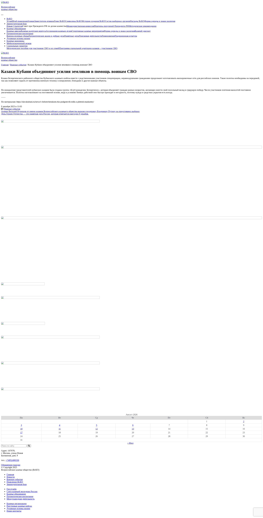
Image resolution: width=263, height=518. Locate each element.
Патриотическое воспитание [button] (20, 33)
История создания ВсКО (93, 21)
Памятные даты (71, 36)
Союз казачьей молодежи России (22, 491)
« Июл (130, 443)
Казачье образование (16, 494)
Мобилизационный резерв (19, 43)
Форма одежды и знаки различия (159, 21)
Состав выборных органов (117, 21)
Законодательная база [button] (17, 23)
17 (21, 432)
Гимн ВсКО (59, 21)
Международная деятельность (21, 499)
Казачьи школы (14, 31)
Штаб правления (19, 21)
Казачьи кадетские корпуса (33, 31)
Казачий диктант (143, 31)
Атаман (30, 21)
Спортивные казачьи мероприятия (88, 31)
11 (60, 429)
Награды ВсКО (137, 21)
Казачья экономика (15, 41)
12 (96, 429)
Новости (11, 477)
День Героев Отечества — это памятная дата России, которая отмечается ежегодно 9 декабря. (44, 114)
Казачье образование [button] (16, 28)
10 (21, 429)
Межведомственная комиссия (80, 26)
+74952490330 (12, 460)
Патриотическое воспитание (20, 496)
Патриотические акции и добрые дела (46, 36)
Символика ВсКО (73, 21)
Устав (9, 21)
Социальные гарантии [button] (17, 46)
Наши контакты (14, 511)
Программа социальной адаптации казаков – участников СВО (88, 48)
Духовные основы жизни (18, 38)
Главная (10, 474)
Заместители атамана (44, 21)
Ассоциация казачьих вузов (59, 31)
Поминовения (108, 36)
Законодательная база (17, 484)
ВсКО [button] (9, 19)
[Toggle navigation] (2, 14)
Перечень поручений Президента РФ (111, 26)
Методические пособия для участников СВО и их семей (33, 48)
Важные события (12, 109)
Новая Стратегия (14, 26)
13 (133, 429)
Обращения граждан (10, 465)
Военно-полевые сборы (18, 36)
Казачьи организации (17, 503)
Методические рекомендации (142, 26)
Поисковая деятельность (90, 36)
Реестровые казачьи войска (19, 506)
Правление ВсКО (15, 482)
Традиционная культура (126, 36)
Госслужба (11, 489)
